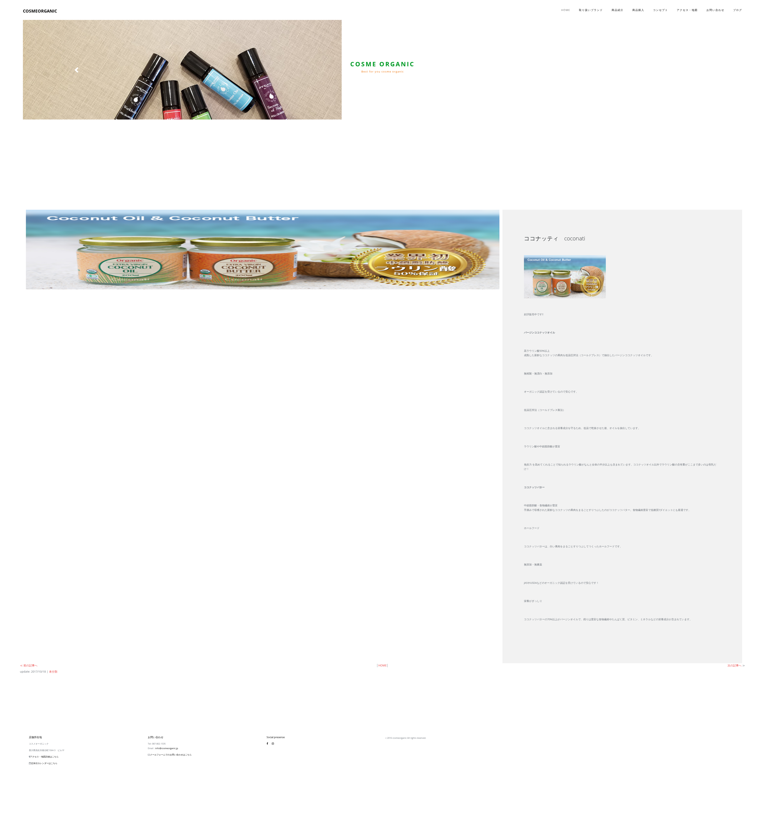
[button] (77, 70)
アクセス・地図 (687, 10)
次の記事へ (734, 665)
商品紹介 (618, 10)
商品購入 (638, 10)
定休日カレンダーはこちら (44, 763)
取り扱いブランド (591, 10)
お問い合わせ (715, 10)
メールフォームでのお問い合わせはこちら (171, 754)
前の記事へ (30, 665)
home (565, 10)
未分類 (53, 671)
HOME (382, 665)
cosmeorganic (40, 11)
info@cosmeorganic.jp (166, 748)
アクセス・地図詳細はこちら (44, 756)
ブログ (737, 10)
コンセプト (660, 10)
